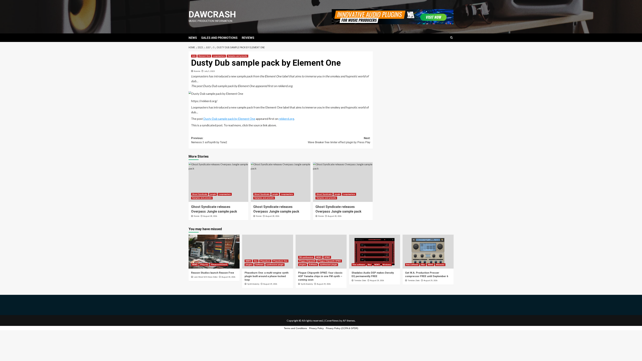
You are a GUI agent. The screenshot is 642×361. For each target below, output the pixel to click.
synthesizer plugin (275, 265)
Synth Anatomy (253, 284)
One (255, 261)
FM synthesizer (306, 257)
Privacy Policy (316, 328)
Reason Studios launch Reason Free (212, 272)
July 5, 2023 (209, 71)
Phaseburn (265, 261)
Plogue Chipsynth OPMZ (329, 261)
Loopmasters (219, 56)
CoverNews (332, 320)
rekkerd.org (286, 119)
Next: (339, 140)
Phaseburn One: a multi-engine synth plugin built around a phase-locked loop (267, 276)
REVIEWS (248, 37)
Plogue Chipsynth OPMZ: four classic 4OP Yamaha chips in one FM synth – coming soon (320, 276)
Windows (387, 265)
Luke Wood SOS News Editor (206, 277)
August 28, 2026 (210, 216)
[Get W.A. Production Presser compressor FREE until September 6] (428, 252)
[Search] (451, 38)
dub (194, 56)
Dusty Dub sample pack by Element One (229, 119)
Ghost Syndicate (199, 194)
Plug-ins (204, 265)
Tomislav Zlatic (360, 280)
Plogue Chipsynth (307, 261)
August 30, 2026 (228, 277)
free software (359, 265)
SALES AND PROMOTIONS (219, 37)
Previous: (209, 140)
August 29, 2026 (270, 284)
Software (259, 265)
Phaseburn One (280, 261)
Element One (204, 56)
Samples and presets (237, 56)
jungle (213, 194)
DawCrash (212, 14)
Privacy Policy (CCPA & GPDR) (342, 328)
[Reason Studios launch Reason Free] (214, 252)
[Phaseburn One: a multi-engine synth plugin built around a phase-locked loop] (267, 252)
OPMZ (327, 257)
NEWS (193, 37)
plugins (249, 265)
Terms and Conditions (295, 328)
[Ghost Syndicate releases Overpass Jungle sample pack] (218, 182)
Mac (369, 265)
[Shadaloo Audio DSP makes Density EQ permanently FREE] (374, 252)
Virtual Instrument (219, 265)
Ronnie (197, 71)
